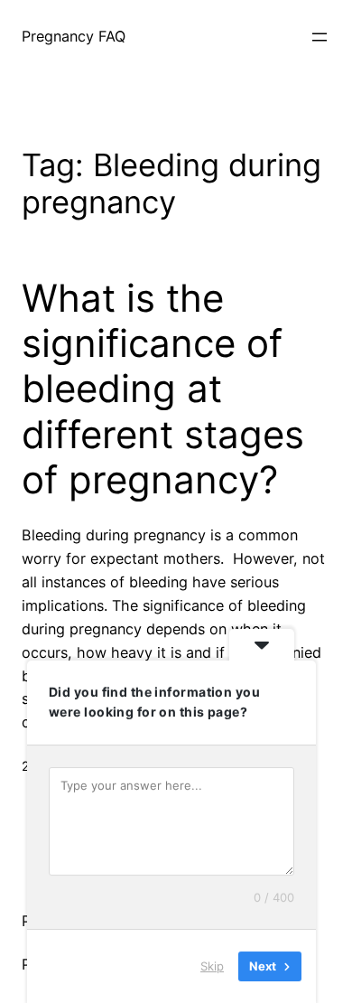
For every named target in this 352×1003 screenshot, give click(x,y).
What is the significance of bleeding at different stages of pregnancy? (163, 389)
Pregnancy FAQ (73, 36)
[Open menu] (319, 37)
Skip (212, 966)
